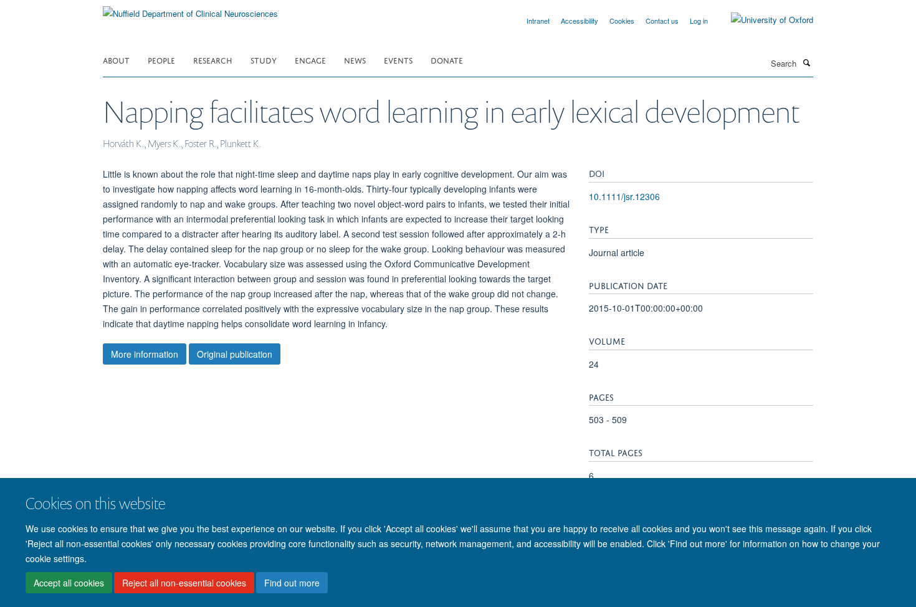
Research (212, 59)
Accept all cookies (69, 582)
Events (398, 59)
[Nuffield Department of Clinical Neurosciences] (190, 9)
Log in (699, 21)
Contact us (662, 21)
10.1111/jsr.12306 (624, 196)
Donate (447, 59)
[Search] (806, 62)
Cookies (621, 21)
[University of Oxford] (762, 19)
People (161, 59)
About (116, 59)
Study (263, 59)
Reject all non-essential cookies (184, 582)
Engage (310, 59)
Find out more (292, 582)
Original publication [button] (234, 354)
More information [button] (144, 354)
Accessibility (579, 21)
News (355, 59)
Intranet (538, 21)
